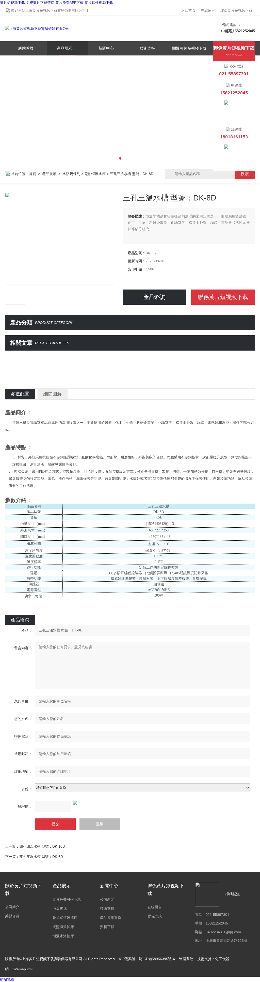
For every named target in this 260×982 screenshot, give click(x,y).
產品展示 (64, 48)
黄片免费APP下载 (67, 899)
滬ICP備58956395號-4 (157, 959)
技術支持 (147, 48)
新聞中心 (106, 48)
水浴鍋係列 (71, 174)
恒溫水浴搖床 (63, 936)
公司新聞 (107, 899)
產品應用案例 (110, 918)
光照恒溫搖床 (63, 927)
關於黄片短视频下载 (189, 48)
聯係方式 (155, 916)
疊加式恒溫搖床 (65, 918)
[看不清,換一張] (130, 803)
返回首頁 (188, 10)
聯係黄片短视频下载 (236, 10)
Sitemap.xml (22, 969)
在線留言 (208, 10)
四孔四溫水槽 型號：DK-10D (42, 846)
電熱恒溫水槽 (95, 174)
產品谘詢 (154, 297)
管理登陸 (186, 959)
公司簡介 (12, 907)
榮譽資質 (12, 916)
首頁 (32, 174)
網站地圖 (7, 979)
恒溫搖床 (60, 908)
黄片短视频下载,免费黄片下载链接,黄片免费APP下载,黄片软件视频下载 (56, 3)
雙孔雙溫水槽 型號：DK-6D (41, 857)
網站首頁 (26, 48)
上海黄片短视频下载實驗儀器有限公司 (55, 10)
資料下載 (107, 927)
